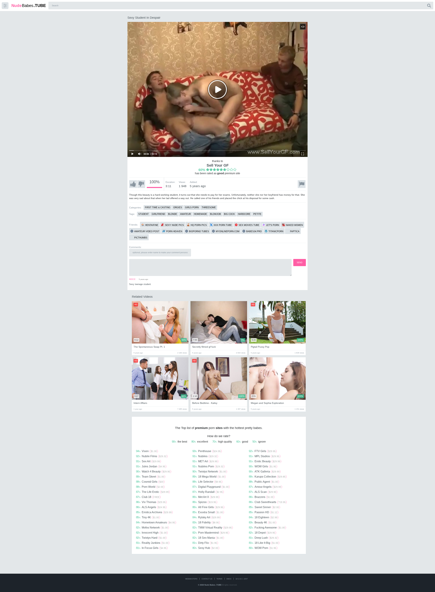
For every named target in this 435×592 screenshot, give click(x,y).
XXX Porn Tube (223, 225)
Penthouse (206, 451)
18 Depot (262, 532)
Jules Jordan (150, 466)
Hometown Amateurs (155, 522)
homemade (200, 214)
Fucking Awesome (267, 527)
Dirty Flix (204, 542)
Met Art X (205, 497)
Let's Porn (272, 225)
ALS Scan (262, 492)
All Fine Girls (207, 507)
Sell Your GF (218, 165)
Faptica (294, 231)
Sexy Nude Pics (174, 225)
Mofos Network (152, 527)
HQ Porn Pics (199, 225)
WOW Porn (262, 548)
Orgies (177, 207)
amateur (185, 214)
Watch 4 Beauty (153, 471)
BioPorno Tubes (199, 231)
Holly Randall (207, 492)
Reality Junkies (152, 542)
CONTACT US (207, 579)
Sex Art (148, 461)
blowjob (215, 214)
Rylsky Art (206, 517)
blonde (172, 214)
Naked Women (294, 225)
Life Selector (206, 481)
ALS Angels (151, 507)
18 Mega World (208, 476)
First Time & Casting (157, 207)
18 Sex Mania (207, 537)
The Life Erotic (152, 492)
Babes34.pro (254, 231)
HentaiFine (151, 225)
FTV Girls (262, 451)
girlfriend (158, 214)
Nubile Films (151, 456)
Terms (219, 579)
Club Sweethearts (267, 502)
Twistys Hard (151, 537)
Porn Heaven (174, 231)
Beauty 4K (262, 522)
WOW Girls (262, 466)
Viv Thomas (151, 502)
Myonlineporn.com (227, 231)
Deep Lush (263, 537)
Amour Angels (265, 486)
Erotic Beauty (264, 461)
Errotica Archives (154, 512)
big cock (229, 214)
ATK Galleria (264, 471)
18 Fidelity (205, 522)
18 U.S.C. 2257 (242, 579)
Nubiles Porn (207, 466)
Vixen (146, 451)
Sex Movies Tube (249, 225)
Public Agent (263, 481)
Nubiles (204, 456)
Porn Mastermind (210, 532)
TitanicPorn (275, 231)
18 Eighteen (263, 517)
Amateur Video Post (146, 231)
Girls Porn (192, 207)
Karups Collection (267, 476)
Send (299, 262)
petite (257, 214)
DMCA (229, 579)
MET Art (204, 461)
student (143, 214)
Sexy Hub (205, 548)
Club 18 (148, 497)
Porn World (149, 486)
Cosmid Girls (149, 481)
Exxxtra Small (207, 512)
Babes (28, 5)
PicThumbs (140, 237)
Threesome (209, 207)
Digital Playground (210, 486)
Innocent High (151, 532)
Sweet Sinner (264, 507)
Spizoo (204, 502)
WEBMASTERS (191, 579)
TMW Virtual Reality (212, 527)
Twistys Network (209, 471)
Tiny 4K (147, 517)
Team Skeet (150, 476)
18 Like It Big (263, 542)
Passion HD (263, 512)
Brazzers (261, 497)
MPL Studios (264, 456)
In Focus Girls (151, 548)
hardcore (244, 214)
